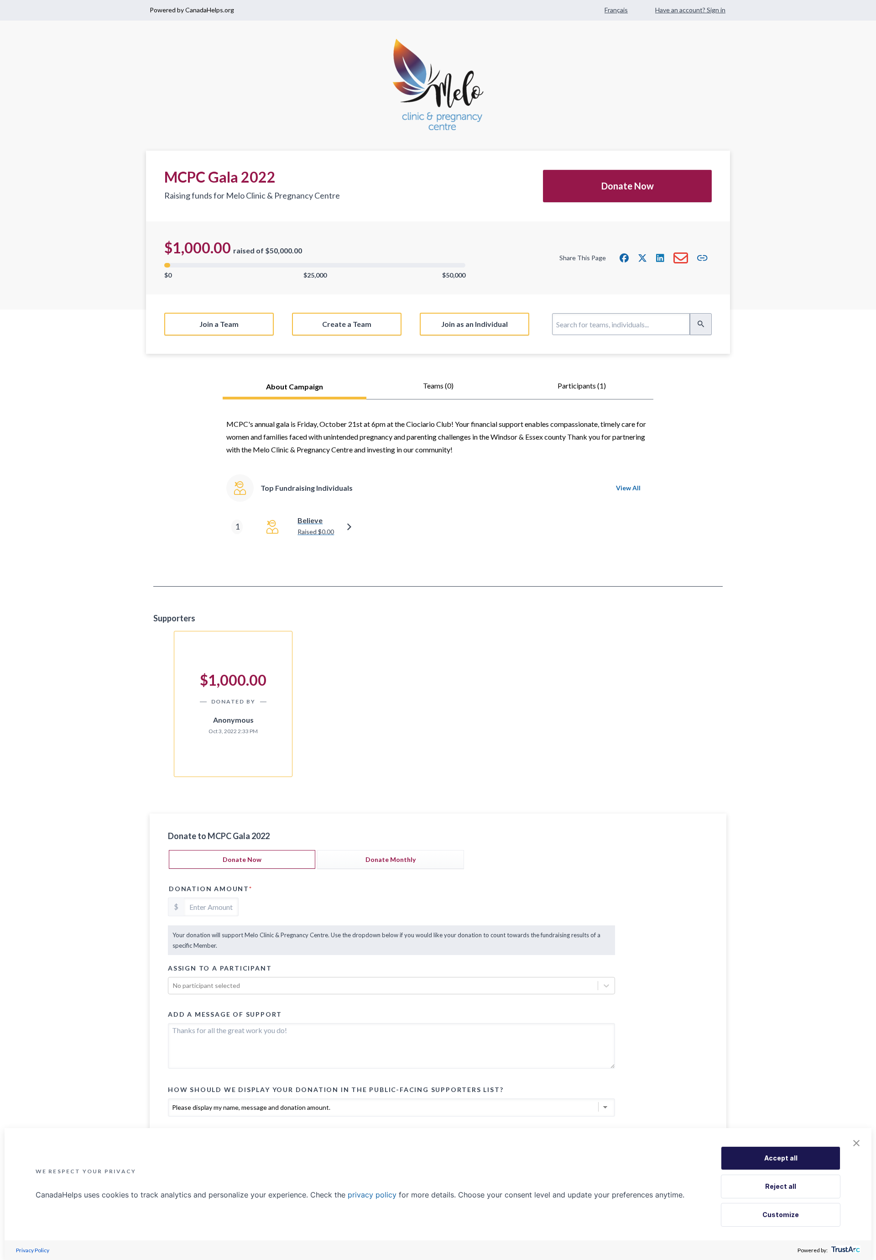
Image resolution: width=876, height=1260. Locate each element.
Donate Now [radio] (242, 859)
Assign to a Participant (219, 968)
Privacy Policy (32, 1250)
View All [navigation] (628, 488)
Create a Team (346, 324)
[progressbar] (314, 265)
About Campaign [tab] (294, 386)
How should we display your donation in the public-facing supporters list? (335, 1089)
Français (616, 10)
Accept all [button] (781, 1158)
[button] (624, 258)
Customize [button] (780, 1214)
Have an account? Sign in (690, 10)
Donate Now (627, 185)
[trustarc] (845, 1250)
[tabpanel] (438, 493)
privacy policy (372, 1194)
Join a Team (219, 324)
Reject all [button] (780, 1186)
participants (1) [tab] (582, 385)
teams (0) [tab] (438, 385)
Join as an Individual (474, 324)
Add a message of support (225, 1014)
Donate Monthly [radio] (390, 859)
